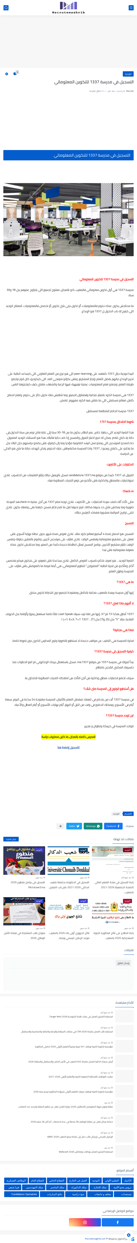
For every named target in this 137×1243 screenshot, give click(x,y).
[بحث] (6, 7)
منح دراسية (78, 1194)
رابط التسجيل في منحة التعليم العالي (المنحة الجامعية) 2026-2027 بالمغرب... (114, 887)
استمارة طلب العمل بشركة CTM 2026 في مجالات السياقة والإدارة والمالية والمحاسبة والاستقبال (67, 1032)
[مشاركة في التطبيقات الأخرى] (60, 826)
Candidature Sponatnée (24, 1194)
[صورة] (124, 1016)
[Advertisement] (68, 42)
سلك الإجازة (100, 1187)
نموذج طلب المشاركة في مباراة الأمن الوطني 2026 (24, 935)
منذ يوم (107, 1102)
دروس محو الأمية (122, 1187)
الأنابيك (127, 1180)
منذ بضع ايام (126, 877)
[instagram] (85, 1222)
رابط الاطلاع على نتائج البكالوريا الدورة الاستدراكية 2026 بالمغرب (114, 935)
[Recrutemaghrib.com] (68, 8)
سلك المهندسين (34, 1187)
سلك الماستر (57, 1187)
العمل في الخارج (78, 1180)
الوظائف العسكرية (16, 1180)
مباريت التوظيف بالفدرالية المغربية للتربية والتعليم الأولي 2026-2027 (80, 1077)
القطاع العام (37, 1180)
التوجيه (128, 74)
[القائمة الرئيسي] (131, 7)
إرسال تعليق (123, 963)
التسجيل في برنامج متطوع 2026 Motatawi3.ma (28, 885)
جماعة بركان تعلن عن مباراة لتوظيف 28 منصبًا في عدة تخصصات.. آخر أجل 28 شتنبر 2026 (72, 1122)
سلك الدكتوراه (79, 1187)
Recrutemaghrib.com (95, 1238)
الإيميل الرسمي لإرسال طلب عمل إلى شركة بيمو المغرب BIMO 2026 (80, 1137)
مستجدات (126, 1194)
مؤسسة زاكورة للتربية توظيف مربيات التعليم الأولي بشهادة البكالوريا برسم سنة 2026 (73, 1092)
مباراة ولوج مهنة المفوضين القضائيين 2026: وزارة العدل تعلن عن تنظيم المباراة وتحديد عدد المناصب (65, 1107)
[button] (113, 826)
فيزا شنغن (13, 1187)
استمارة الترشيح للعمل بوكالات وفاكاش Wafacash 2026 (86, 1152)
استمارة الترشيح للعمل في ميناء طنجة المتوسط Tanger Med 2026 (81, 1017)
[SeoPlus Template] (132, 1238)
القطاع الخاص (56, 1180)
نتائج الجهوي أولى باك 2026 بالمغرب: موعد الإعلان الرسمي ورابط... (69, 935)
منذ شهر (83, 877)
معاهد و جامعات (102, 1194)
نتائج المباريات (54, 1194)
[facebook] (118, 1222)
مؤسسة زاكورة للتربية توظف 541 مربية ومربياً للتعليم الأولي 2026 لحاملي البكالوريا (74, 1047)
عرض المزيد (11, 839)
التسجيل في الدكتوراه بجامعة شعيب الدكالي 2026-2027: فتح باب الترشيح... (68, 885)
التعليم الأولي (112, 1180)
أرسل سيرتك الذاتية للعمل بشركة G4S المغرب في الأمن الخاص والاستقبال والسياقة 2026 (70, 1062)
